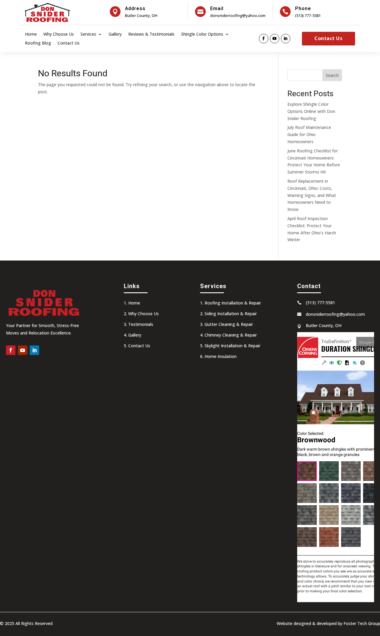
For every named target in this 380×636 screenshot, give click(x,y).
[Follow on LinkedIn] (285, 38)
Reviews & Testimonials (151, 34)
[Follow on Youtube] (274, 38)
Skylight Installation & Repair (232, 345)
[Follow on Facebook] (263, 38)
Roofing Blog (38, 43)
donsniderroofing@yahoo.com (237, 15)
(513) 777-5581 (308, 15)
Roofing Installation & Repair (233, 303)
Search (332, 75)
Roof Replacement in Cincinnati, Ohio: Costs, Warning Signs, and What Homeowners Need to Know (311, 195)
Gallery (115, 34)
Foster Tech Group (361, 623)
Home (31, 34)
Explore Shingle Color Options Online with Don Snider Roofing (311, 111)
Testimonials (140, 324)
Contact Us (69, 43)
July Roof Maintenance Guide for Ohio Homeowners (309, 134)
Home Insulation (221, 356)
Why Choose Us (58, 34)
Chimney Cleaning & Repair (231, 335)
